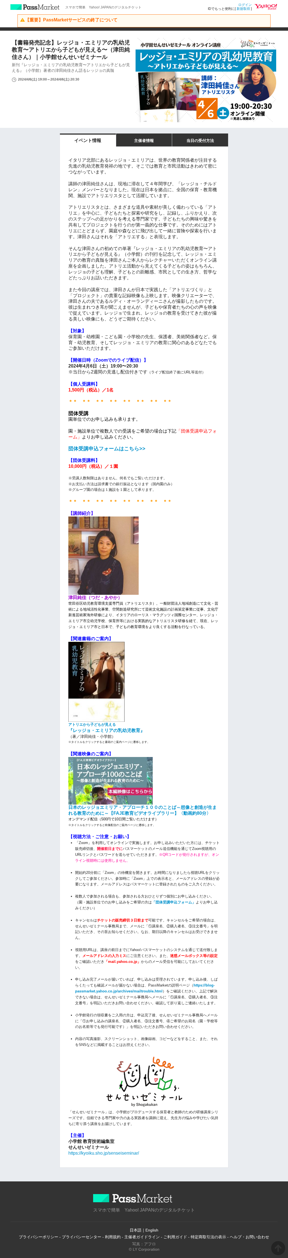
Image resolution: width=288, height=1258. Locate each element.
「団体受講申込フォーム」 (174, 902)
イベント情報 (87, 140)
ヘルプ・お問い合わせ (249, 1237)
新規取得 (243, 9)
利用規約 (113, 1237)
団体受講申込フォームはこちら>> (106, 448)
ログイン (245, 5)
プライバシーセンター (81, 1237)
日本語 (135, 1230)
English (151, 1230)
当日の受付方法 (200, 140)
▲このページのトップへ (278, 1248)
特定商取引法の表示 (208, 1237)
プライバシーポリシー (38, 1237)
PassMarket (35, 7)
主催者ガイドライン (142, 1237)
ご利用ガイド (175, 1237)
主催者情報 (144, 140)
